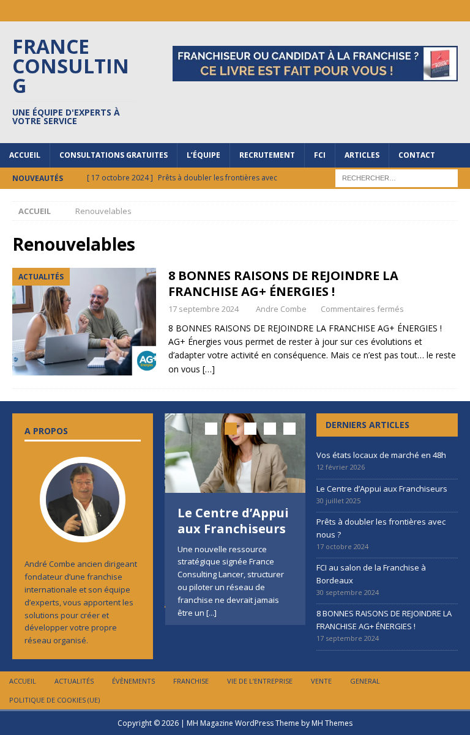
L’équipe (203, 155)
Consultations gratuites (113, 155)
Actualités (74, 680)
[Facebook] (411, 10)
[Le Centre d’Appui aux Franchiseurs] (235, 453)
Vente (321, 680)
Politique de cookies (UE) (54, 699)
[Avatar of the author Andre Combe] (82, 530)
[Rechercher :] (396, 177)
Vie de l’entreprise (260, 680)
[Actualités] (84, 321)
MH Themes (331, 723)
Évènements (133, 680)
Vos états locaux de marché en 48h (381, 454)
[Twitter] (459, 10)
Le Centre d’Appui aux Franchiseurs (233, 520)
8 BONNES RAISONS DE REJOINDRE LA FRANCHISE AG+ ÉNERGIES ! (283, 283)
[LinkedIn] (387, 10)
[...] (211, 612)
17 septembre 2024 (203, 308)
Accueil (24, 155)
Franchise (191, 680)
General (365, 680)
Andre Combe (281, 308)
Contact (416, 155)
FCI (320, 155)
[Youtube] (435, 10)
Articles (362, 155)
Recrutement (267, 155)
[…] (209, 369)
